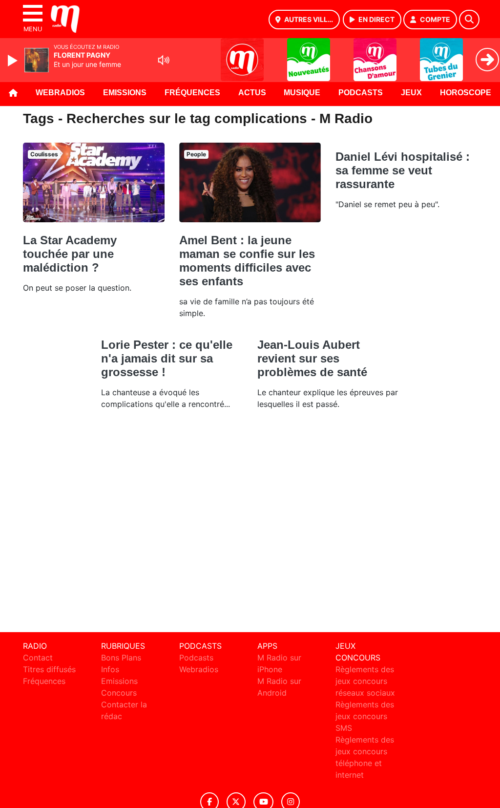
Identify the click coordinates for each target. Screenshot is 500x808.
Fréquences (192, 92)
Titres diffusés (49, 669)
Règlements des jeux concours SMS (364, 716)
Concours (119, 693)
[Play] (14, 60)
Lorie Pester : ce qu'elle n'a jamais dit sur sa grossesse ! (166, 358)
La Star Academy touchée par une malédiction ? (70, 254)
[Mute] (163, 60)
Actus (252, 92)
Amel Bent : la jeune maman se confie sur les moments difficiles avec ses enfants (247, 261)
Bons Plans (121, 657)
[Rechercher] (469, 19)
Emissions (124, 92)
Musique (302, 92)
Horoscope (465, 92)
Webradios (60, 92)
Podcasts (360, 92)
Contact (38, 657)
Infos (110, 669)
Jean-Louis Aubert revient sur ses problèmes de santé (312, 358)
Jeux (411, 92)
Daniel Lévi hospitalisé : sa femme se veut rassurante (402, 170)
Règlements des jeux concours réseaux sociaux (365, 681)
